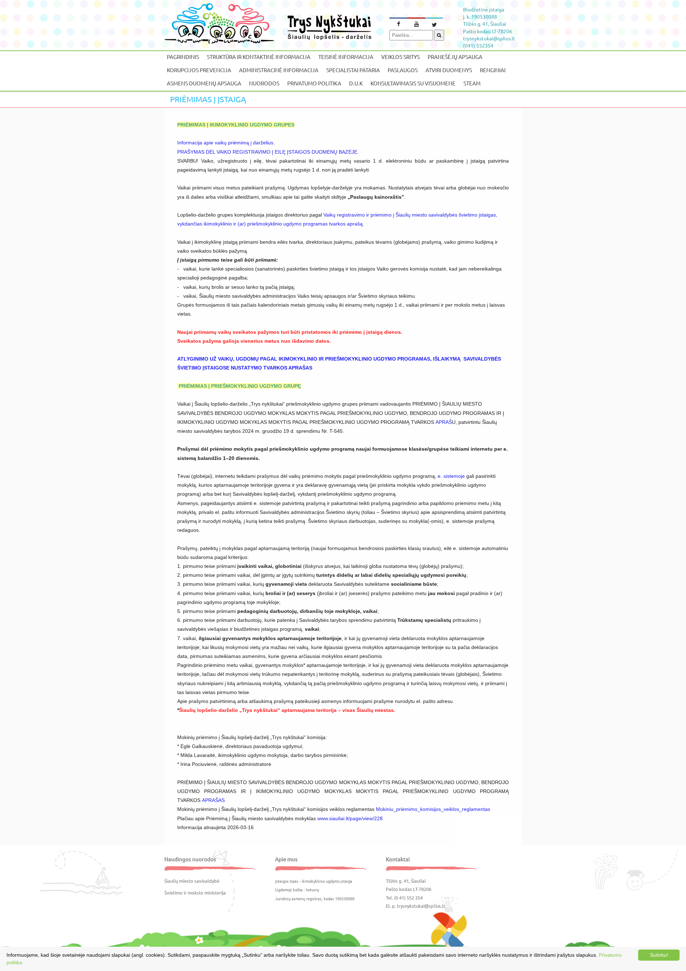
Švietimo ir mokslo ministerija (195, 893)
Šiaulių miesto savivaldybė (191, 881)
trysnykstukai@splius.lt (421, 906)
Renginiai (493, 69)
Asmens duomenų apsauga (204, 83)
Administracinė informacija (278, 69)
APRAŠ (444, 422)
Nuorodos (264, 83)
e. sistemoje (451, 476)
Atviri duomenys (449, 69)
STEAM (472, 83)
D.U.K (356, 83)
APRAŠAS (213, 800)
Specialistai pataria (353, 69)
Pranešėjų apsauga (455, 56)
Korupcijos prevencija (199, 69)
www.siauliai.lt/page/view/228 (350, 818)
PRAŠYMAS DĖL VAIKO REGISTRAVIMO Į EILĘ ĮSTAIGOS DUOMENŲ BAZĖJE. (268, 152)
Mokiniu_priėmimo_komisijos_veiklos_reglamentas (433, 809)
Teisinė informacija (345, 56)
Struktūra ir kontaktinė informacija (258, 56)
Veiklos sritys (400, 56)
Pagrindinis (183, 56)
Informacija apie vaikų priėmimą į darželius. (226, 142)
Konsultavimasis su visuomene (413, 83)
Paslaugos (403, 69)
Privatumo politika (314, 83)
